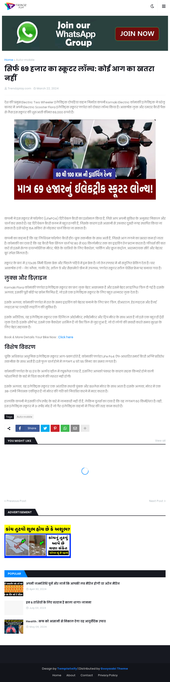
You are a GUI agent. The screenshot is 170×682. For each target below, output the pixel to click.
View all (160, 440)
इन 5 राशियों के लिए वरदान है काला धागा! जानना (58, 603)
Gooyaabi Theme (114, 668)
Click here (65, 337)
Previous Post (16, 501)
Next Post (156, 501)
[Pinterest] (55, 428)
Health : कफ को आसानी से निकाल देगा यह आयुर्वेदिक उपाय (66, 621)
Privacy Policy (108, 675)
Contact (87, 675)
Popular (14, 574)
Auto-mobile (25, 60)
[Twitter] (45, 428)
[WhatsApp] (65, 428)
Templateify (67, 668)
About (70, 675)
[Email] (75, 428)
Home (8, 60)
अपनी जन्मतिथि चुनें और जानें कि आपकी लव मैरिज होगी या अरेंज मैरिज (73, 584)
